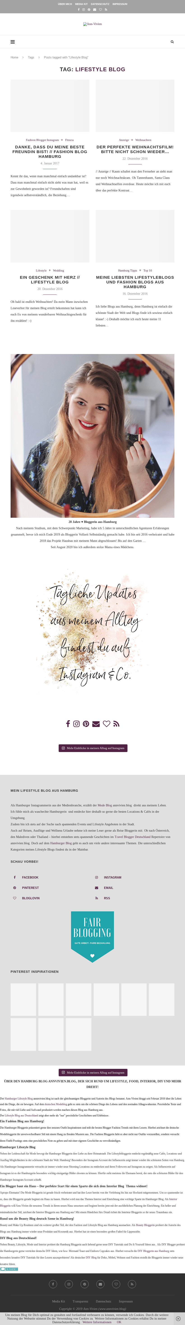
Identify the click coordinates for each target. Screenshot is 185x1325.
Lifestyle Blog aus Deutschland (21, 1115)
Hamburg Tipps (127, 270)
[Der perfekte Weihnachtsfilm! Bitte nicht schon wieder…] (135, 106)
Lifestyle (41, 270)
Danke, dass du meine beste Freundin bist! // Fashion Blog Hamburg (49, 152)
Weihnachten (143, 140)
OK (119, 1322)
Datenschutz (100, 4)
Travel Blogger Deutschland (132, 837)
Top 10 (147, 270)
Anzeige (124, 140)
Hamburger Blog (61, 843)
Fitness (69, 140)
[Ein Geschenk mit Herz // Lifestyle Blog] (50, 236)
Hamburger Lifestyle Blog (19, 1098)
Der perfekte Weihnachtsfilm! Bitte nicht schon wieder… (135, 149)
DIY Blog (91, 1257)
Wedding (58, 270)
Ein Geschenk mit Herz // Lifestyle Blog (50, 279)
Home (14, 57)
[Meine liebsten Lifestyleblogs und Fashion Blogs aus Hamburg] (135, 236)
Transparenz (80, 1301)
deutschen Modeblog (56, 1104)
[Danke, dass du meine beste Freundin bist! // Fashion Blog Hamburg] (50, 106)
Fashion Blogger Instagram (42, 140)
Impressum (120, 4)
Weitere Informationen (97, 1322)
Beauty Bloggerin (145, 1225)
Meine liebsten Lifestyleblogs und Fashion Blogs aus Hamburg (135, 282)
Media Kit (81, 4)
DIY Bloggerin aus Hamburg (153, 1251)
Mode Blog (105, 805)
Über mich (65, 4)
